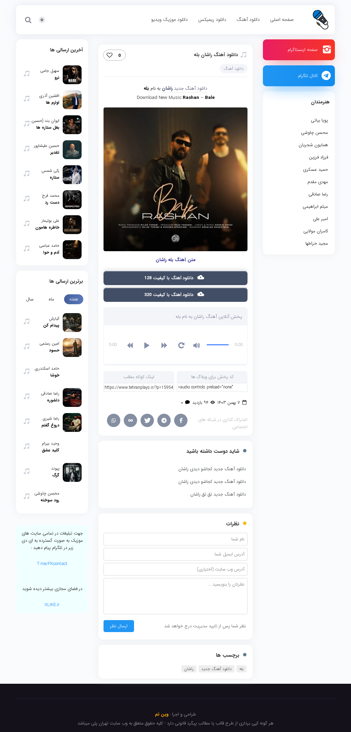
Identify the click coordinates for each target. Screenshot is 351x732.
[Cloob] (130, 420)
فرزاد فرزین (318, 157)
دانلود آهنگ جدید (190, 88)
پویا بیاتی (319, 120)
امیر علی (320, 218)
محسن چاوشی (314, 132)
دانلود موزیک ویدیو (169, 19)
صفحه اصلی (282, 19)
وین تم (161, 714)
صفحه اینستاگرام (303, 49)
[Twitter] (147, 420)
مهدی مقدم (317, 181)
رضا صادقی (318, 194)
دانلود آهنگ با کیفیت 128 (169, 278)
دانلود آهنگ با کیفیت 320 (169, 294)
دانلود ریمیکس (212, 19)
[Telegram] (164, 420)
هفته (73, 299)
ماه (51, 299)
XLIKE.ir (52, 604)
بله (241, 669)
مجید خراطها (316, 243)
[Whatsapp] (113, 420)
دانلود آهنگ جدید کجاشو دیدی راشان (212, 469)
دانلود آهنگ (248, 19)
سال (30, 299)
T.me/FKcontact (52, 563)
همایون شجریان (313, 145)
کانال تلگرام (308, 75)
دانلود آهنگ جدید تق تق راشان (218, 494)
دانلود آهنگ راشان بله (216, 55)
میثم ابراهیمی (315, 206)
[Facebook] (180, 420)
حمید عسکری (315, 169)
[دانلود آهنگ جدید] (320, 19)
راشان (189, 669)
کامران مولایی (315, 231)
